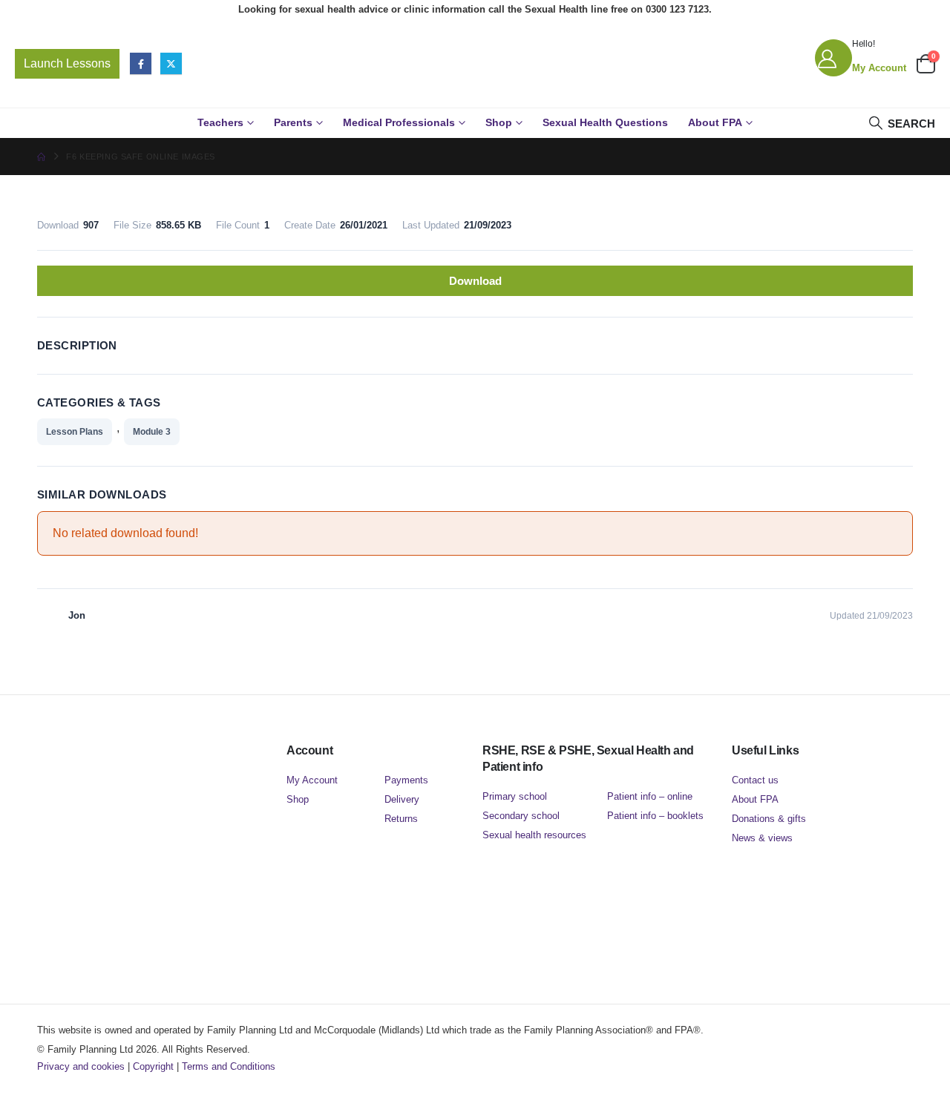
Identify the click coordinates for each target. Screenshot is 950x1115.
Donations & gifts (769, 818)
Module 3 (152, 432)
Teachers (220, 122)
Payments (406, 780)
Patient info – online (649, 796)
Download (475, 280)
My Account (312, 780)
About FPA (715, 122)
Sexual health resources (534, 835)
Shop (498, 122)
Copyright (153, 1066)
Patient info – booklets (655, 815)
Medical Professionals (399, 122)
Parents (293, 122)
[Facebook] (140, 63)
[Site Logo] (475, 63)
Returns (401, 818)
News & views (762, 837)
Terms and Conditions (228, 1066)
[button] (901, 124)
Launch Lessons (67, 63)
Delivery (401, 799)
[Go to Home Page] (41, 156)
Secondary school (521, 815)
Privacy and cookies (81, 1066)
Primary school (514, 796)
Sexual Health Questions (605, 122)
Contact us (755, 780)
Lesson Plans (74, 432)
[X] (171, 63)
